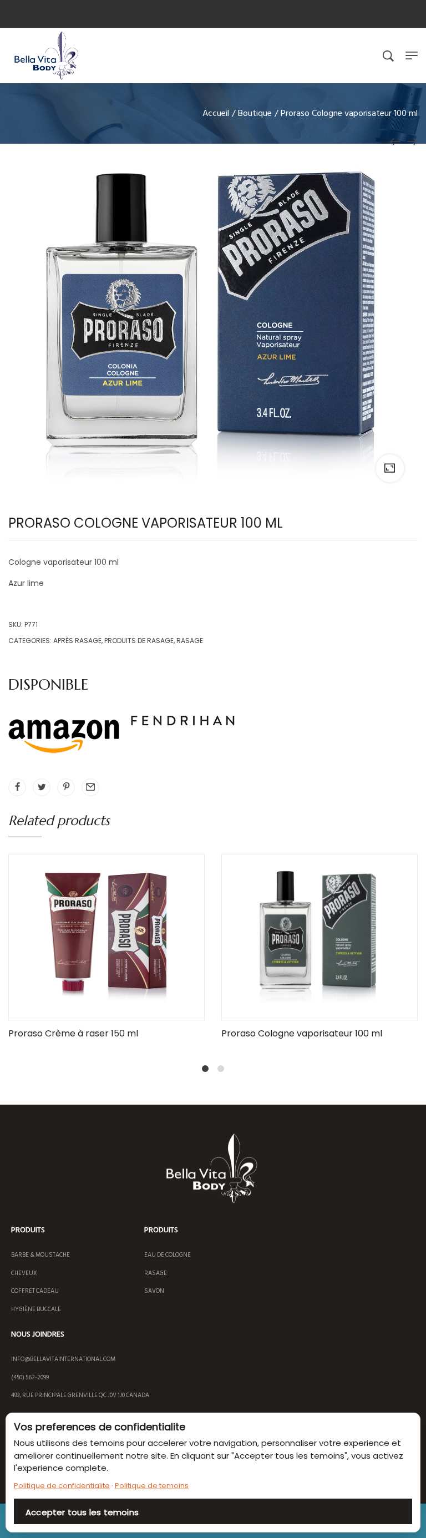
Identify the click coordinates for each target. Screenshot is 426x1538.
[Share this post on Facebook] (17, 787)
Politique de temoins (152, 1485)
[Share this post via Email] (90, 787)
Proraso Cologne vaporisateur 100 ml (301, 1033)
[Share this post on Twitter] (41, 787)
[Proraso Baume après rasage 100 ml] (412, 141)
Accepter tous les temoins (82, 1512)
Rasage (189, 640)
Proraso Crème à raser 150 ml (73, 1033)
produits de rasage (139, 640)
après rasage (77, 640)
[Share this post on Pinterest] (66, 787)
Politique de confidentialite (62, 1485)
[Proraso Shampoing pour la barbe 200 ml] (395, 141)
